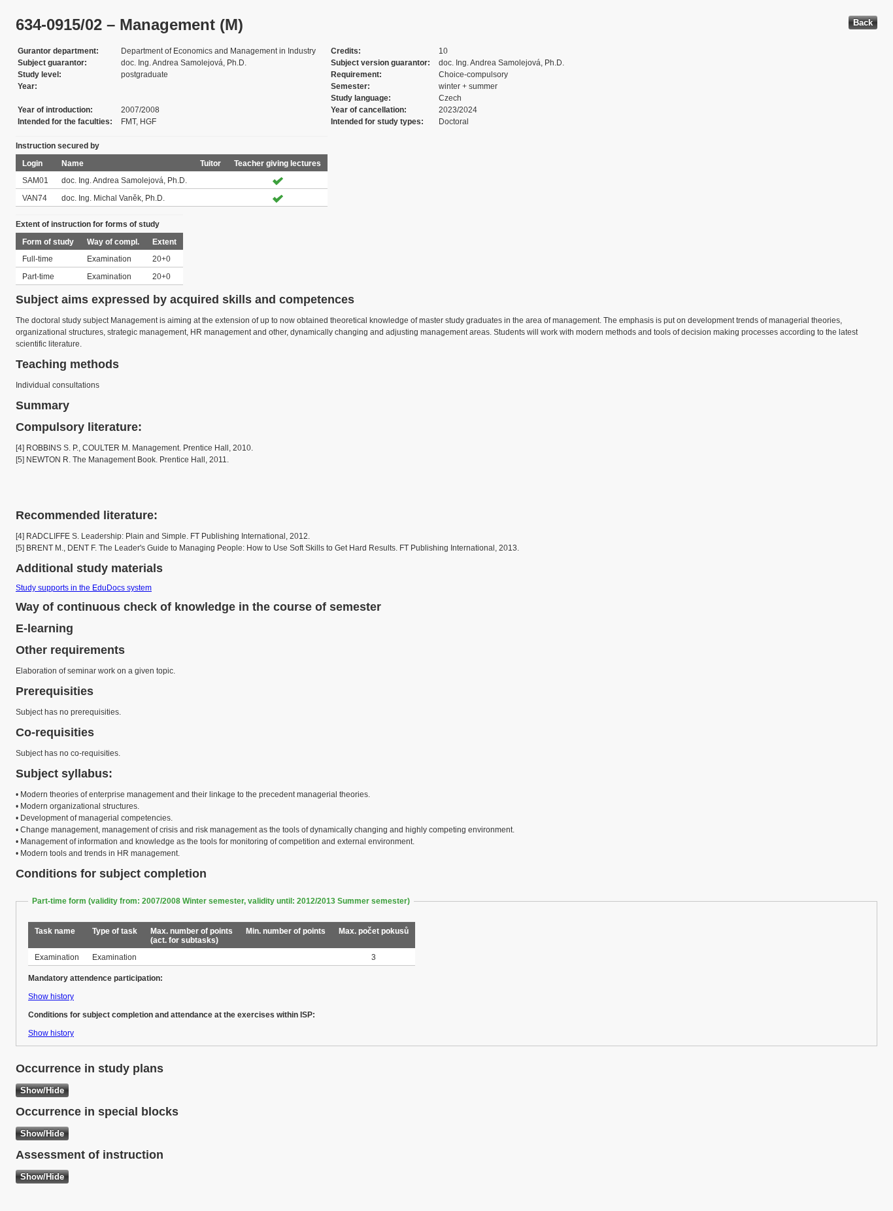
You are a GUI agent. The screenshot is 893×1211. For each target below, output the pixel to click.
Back (863, 22)
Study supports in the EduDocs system (84, 587)
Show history (51, 996)
